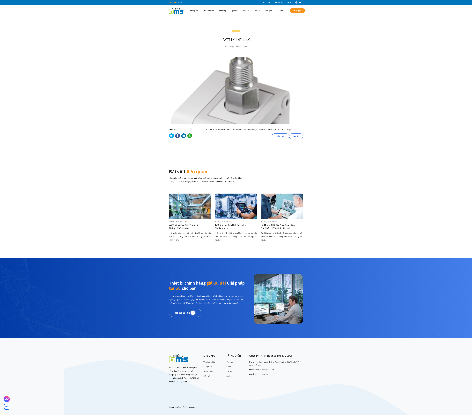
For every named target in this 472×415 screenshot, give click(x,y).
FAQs (289, 2)
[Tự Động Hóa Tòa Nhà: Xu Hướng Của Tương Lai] (236, 206)
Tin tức (229, 362)
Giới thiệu (266, 2)
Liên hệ (280, 10)
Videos (229, 366)
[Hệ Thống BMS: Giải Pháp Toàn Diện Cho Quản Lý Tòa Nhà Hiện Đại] (282, 206)
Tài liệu (229, 371)
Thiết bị (222, 10)
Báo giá (268, 10)
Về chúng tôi (209, 362)
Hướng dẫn (279, 2)
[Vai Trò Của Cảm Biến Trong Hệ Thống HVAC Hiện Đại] (190, 206)
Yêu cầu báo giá (183, 313)
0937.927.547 (181, 3)
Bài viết (246, 10)
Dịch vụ (234, 10)
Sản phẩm (207, 366)
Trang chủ (194, 10)
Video (257, 10)
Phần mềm (209, 10)
